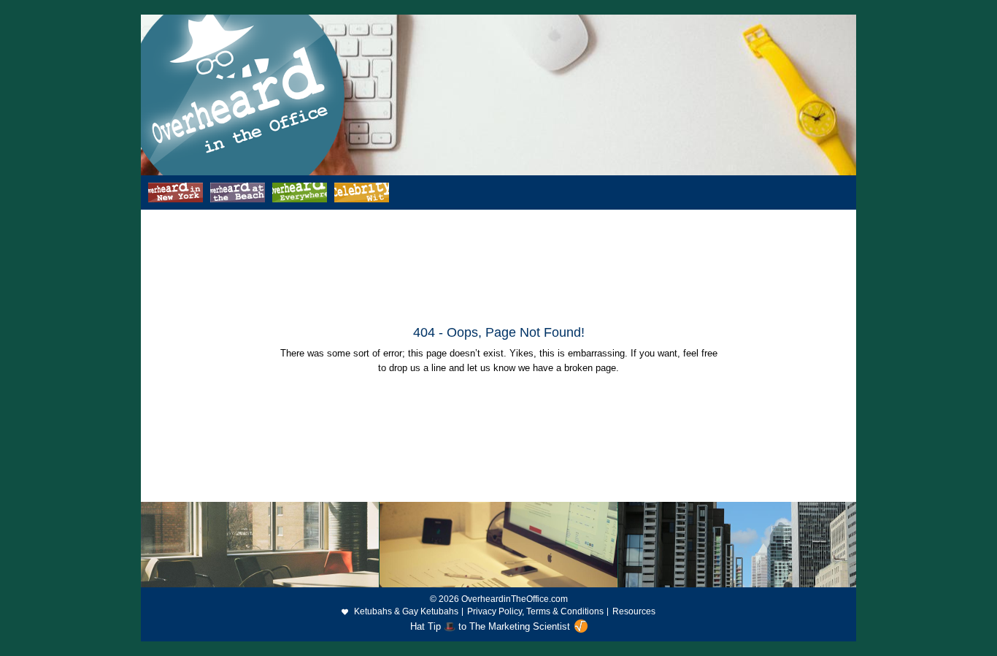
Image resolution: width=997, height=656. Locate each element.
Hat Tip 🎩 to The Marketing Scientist (490, 626)
